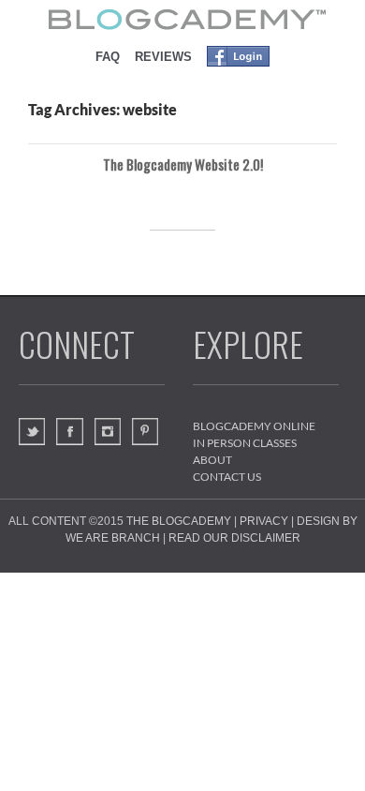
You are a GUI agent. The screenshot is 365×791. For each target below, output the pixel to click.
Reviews (163, 57)
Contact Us (227, 477)
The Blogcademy (178, 521)
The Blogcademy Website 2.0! (183, 164)
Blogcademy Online (254, 426)
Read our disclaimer (234, 538)
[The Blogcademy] (182, 18)
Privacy (264, 521)
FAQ (107, 57)
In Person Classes (245, 443)
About (212, 460)
